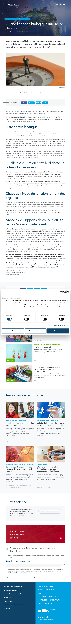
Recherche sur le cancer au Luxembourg (20, 464)
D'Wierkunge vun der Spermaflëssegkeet (47, 345)
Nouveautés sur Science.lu (12, 587)
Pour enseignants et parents (13, 605)
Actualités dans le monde (12, 594)
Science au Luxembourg (11, 11)
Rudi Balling (18, 31)
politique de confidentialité (21, 572)
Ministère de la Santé (16, 487)
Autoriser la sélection (35, 331)
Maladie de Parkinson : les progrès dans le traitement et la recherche (50, 424)
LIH (44, 441)
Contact (41, 593)
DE (57, 4)
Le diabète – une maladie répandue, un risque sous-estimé (20, 424)
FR (60, 4)
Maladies (47, 421)
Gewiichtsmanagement (41, 365)
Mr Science (7, 609)
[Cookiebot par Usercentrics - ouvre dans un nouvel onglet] (61, 291)
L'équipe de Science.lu (46, 590)
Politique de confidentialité (49, 600)
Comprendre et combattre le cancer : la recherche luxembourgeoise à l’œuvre (20, 469)
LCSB (14, 31)
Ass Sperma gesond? (42, 347)
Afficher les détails (60, 325)
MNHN (36, 340)
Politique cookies (45, 603)
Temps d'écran (42, 464)
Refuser (13, 331)
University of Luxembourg (28, 31)
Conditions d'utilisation (47, 597)
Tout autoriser (58, 331)
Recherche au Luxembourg (26, 11)
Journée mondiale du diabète (16, 421)
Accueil (63, 11)
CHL (7, 441)
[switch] (26, 319)
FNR (40, 340)
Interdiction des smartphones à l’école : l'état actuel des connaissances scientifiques (49, 469)
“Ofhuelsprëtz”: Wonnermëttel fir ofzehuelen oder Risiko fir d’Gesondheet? (47, 369)
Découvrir (7, 598)
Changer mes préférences (50, 511)
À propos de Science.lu (46, 587)
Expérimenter (8, 601)
